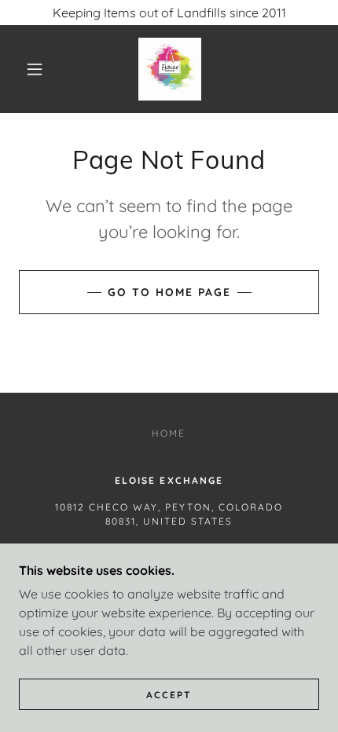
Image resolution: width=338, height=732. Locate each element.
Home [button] (169, 433)
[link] (169, 69)
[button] (34, 69)
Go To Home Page (169, 292)
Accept (169, 695)
